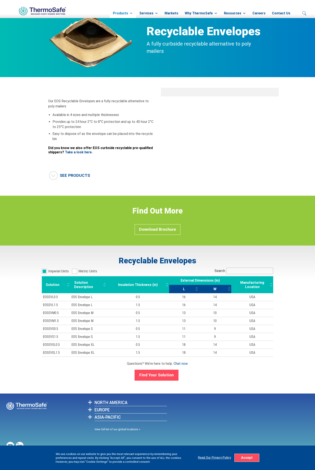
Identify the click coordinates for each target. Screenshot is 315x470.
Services (146, 13)
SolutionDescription (83, 285)
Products (120, 13)
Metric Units (87, 271)
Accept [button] (247, 458)
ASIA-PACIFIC (107, 417)
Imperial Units (58, 271)
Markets (171, 13)
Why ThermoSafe (199, 13)
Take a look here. (79, 152)
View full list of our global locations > (117, 429)
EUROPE (102, 409)
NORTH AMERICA (111, 402)
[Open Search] (304, 13)
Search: (220, 271)
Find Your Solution (156, 374)
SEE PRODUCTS (75, 175)
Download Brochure (157, 229)
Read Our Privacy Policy (214, 457)
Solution (52, 285)
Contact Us (281, 13)
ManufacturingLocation (252, 285)
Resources (232, 13)
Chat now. (181, 364)
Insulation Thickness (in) (138, 285)
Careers (259, 13)
